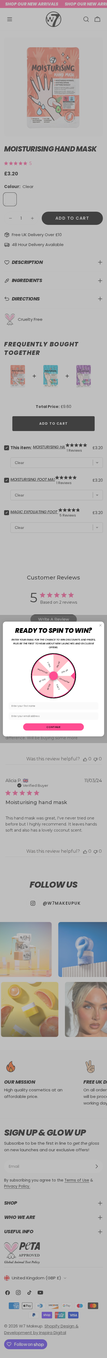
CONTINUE (53, 727)
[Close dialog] (100, 625)
